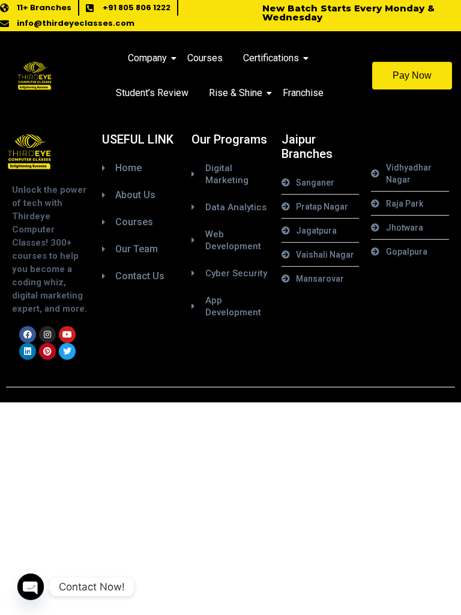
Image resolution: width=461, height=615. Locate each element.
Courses (205, 58)
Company (147, 58)
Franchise (303, 92)
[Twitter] (67, 351)
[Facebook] (27, 334)
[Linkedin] (27, 351)
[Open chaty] (30, 587)
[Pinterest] (47, 351)
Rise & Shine (235, 92)
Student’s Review (152, 92)
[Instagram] (47, 334)
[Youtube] (67, 334)
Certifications (271, 58)
